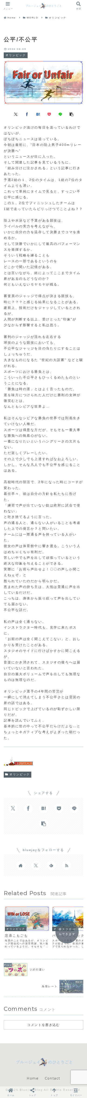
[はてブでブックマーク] (38, 114)
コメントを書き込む (43, 1025)
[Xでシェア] (15, 114)
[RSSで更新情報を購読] (66, 865)
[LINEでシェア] (60, 114)
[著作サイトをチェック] (20, 865)
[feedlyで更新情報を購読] (51, 865)
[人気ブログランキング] (18, 762)
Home (33, 1078)
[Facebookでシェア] (27, 114)
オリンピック (20, 774)
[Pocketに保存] (49, 114)
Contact (52, 1078)
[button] (71, 114)
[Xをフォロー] (36, 865)
